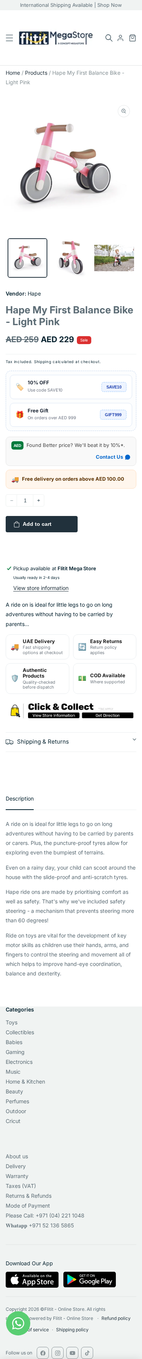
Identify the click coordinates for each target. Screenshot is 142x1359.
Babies (14, 1042)
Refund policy (116, 1318)
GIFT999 (113, 414)
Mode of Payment (28, 1205)
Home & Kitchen (25, 1081)
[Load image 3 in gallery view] (114, 258)
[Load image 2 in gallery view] (71, 258)
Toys (11, 1022)
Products (36, 72)
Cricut (13, 1121)
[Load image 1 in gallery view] (27, 258)
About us (17, 1156)
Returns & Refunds (28, 1195)
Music (13, 1071)
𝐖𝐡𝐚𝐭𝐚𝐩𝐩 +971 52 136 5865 (40, 1225)
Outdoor (16, 1111)
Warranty (17, 1176)
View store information (41, 588)
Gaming (15, 1052)
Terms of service (31, 1329)
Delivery (16, 1166)
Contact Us (109, 457)
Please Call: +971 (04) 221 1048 (45, 1215)
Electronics (19, 1062)
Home (13, 72)
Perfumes (17, 1101)
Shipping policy (72, 1329)
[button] (109, 38)
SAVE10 (114, 387)
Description (20, 798)
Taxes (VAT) (21, 1186)
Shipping (42, 361)
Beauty (14, 1091)
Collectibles (20, 1032)
